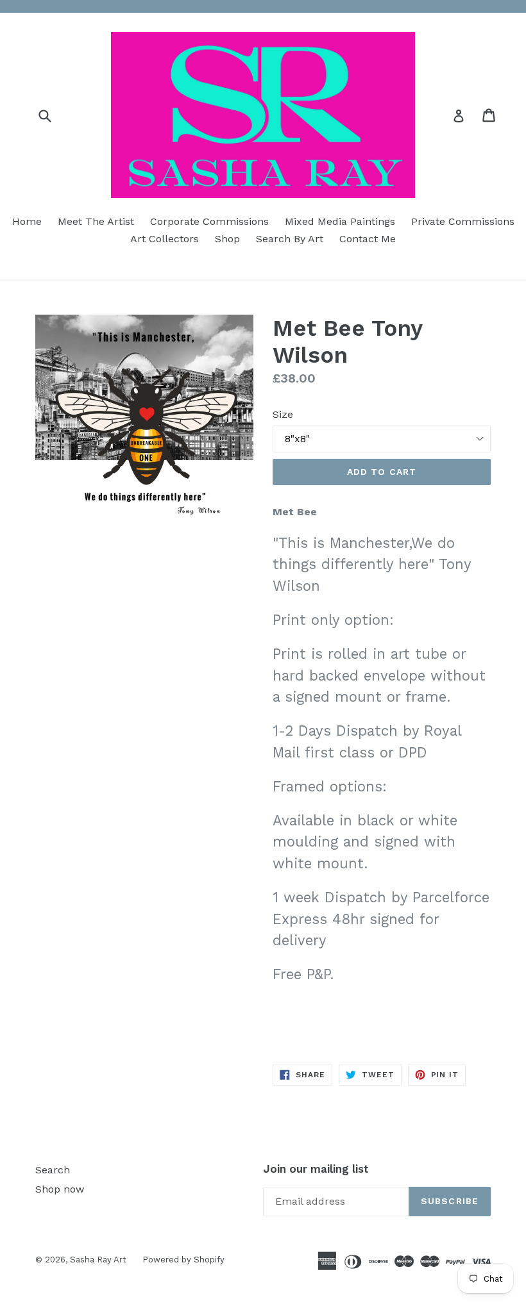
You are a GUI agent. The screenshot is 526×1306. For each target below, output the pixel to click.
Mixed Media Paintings (340, 221)
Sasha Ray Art (98, 1259)
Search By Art (289, 239)
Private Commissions (462, 221)
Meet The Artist (96, 221)
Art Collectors (164, 239)
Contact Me (367, 239)
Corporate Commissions (209, 221)
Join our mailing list (316, 1168)
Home (27, 221)
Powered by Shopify (183, 1259)
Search (52, 1170)
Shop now (59, 1189)
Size (283, 414)
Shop (227, 239)
